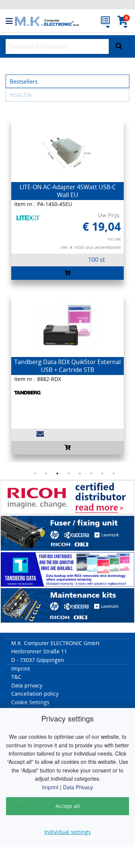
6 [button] (91, 473)
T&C (16, 676)
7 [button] (102, 473)
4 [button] (68, 473)
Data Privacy (78, 787)
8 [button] (113, 473)
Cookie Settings (30, 702)
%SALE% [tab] (21, 95)
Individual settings (67, 831)
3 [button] (57, 473)
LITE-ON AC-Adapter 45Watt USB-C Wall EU (68, 191)
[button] (10, 21)
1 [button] (35, 473)
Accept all (68, 806)
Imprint (50, 787)
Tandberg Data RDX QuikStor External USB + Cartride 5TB (67, 366)
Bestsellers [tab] (24, 81)
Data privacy (26, 685)
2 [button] (46, 473)
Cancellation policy (34, 693)
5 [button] (80, 473)
